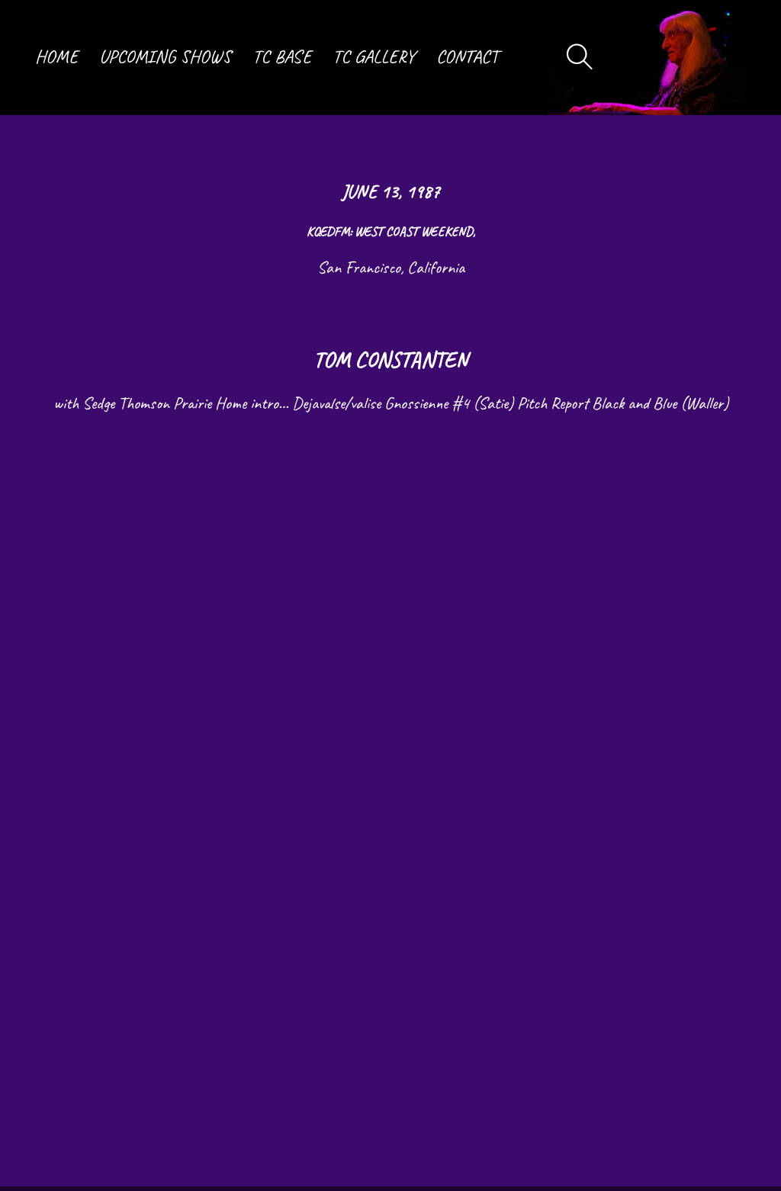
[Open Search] (580, 58)
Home (56, 57)
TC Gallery (374, 57)
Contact (467, 57)
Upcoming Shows (165, 57)
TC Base (281, 57)
